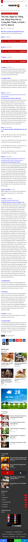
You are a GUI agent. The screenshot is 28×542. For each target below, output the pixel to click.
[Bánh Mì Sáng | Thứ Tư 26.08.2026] (5, 485)
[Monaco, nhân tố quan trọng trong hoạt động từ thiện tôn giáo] (5, 418)
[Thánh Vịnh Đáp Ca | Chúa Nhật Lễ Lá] (5, 431)
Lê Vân (3, 28)
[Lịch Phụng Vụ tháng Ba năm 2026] (5, 445)
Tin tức (3, 495)
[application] (14, 41)
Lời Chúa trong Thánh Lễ (15, 10)
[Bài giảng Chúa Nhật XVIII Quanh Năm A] (21, 357)
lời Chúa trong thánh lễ (10, 335)
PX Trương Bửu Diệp (6, 502)
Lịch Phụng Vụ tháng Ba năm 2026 (18, 442)
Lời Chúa (7, 10)
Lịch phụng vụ (5, 506)
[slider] (24, 41)
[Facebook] (3, 340)
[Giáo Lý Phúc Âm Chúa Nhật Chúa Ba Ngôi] (5, 467)
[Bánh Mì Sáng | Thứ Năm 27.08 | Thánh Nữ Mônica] (5, 479)
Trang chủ (4, 534)
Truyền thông (5, 504)
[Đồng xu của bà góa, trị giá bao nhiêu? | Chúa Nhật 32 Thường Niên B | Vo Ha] (7, 373)
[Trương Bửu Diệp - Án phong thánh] (14, 6)
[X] (7, 340)
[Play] (3, 41)
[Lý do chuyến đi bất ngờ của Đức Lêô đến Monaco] (5, 424)
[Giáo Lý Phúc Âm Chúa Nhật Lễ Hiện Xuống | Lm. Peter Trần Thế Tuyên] (5, 460)
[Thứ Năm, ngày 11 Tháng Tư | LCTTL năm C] (7, 357)
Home (3, 10)
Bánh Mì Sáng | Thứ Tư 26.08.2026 (18, 483)
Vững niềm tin (5, 497)
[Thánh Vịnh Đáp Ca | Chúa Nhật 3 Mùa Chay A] (5, 438)
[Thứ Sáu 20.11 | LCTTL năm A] (21, 373)
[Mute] (21, 41)
